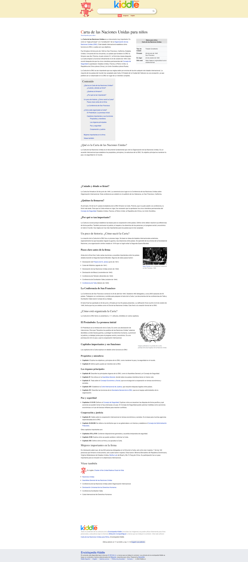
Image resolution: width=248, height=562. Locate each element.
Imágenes (126, 15)
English (133, 15)
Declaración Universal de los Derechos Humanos (99, 487)
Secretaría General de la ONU (122, 390)
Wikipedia (113, 557)
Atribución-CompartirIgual (117, 534)
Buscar (153, 11)
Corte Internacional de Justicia (111, 386)
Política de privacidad (118, 559)
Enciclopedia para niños (88, 35)
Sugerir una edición (138, 542)
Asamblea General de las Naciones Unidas (97, 480)
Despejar (149, 11)
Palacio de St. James (101, 262)
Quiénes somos (104, 559)
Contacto (130, 559)
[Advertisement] (124, 23)
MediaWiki (141, 557)
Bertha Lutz (113, 455)
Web (120, 15)
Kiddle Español (85, 559)
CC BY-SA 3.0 (112, 555)
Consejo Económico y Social (110, 380)
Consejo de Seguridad (88, 211)
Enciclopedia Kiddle (115, 531)
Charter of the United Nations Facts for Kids (109, 470)
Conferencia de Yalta (89, 283)
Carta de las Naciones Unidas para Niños (95, 537)
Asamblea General (108, 377)
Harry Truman (146, 266)
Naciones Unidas (88, 477)
